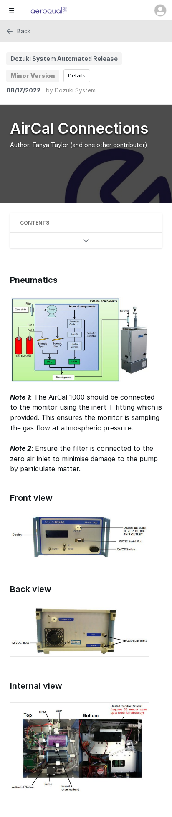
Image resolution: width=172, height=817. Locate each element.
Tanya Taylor (50, 144)
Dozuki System (75, 90)
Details (77, 75)
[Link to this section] (6, 280)
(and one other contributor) (108, 144)
